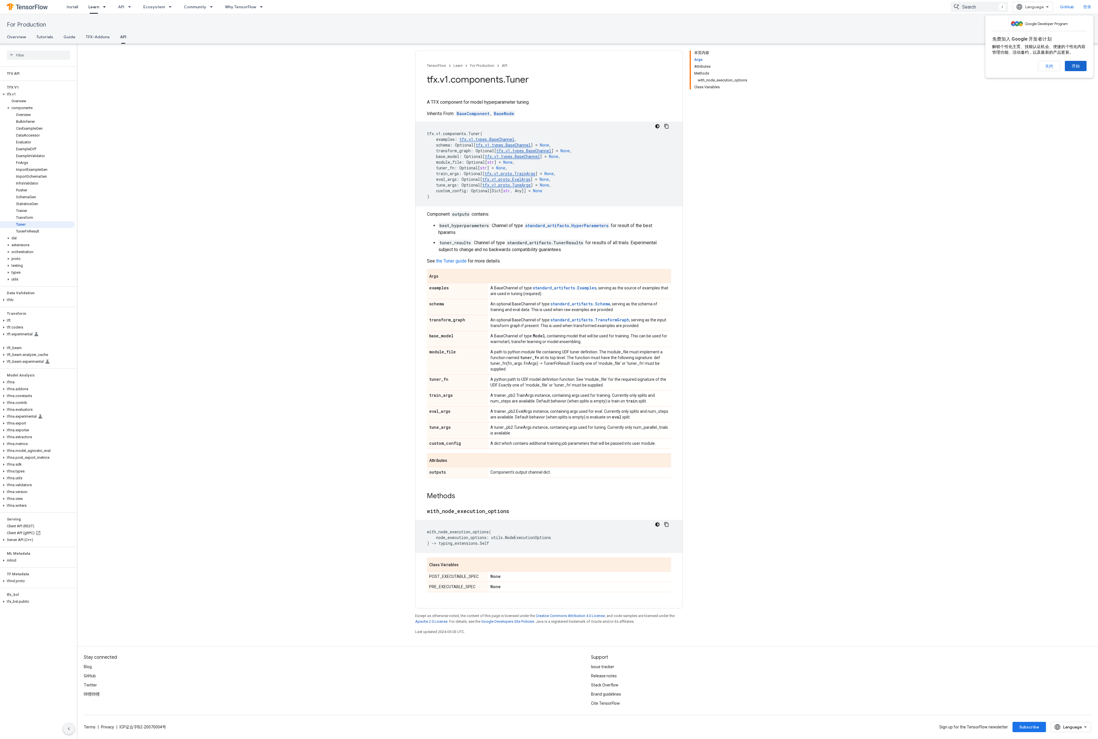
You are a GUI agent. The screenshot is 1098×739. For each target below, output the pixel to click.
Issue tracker (602, 666)
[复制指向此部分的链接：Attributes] (453, 460)
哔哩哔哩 (92, 694)
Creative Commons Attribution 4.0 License (570, 616)
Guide (69, 36)
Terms (90, 727)
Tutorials (44, 36)
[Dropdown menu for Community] (213, 7)
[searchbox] (38, 55)
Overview (16, 36)
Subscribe (1029, 727)
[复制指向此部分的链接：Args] (444, 276)
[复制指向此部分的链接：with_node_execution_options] (515, 511)
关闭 (1049, 66)
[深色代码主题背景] (657, 126)
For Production (26, 24)
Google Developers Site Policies (507, 621)
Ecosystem (154, 6)
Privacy (107, 727)
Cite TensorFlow (605, 703)
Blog (88, 666)
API (121, 6)
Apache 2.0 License (431, 621)
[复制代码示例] (666, 126)
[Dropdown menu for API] (131, 7)
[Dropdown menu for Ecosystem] (172, 7)
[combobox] (979, 7)
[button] (37, 94)
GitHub (1067, 6)
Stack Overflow (604, 685)
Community (195, 6)
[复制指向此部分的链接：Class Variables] (464, 565)
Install (72, 6)
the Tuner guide (451, 261)
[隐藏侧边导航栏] (69, 728)
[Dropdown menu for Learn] (106, 7)
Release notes (604, 676)
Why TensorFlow (240, 6)
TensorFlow (436, 65)
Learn (93, 6)
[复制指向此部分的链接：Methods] (461, 496)
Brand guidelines (606, 694)
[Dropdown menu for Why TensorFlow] (263, 7)
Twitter (90, 685)
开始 (1076, 66)
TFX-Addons (98, 36)
